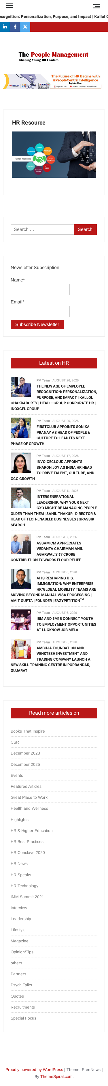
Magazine (20, 941)
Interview (19, 907)
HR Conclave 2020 (28, 852)
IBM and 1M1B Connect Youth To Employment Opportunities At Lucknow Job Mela (66, 624)
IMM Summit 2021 (27, 896)
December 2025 (25, 764)
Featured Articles (26, 786)
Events (17, 775)
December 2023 (25, 753)
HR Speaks (21, 874)
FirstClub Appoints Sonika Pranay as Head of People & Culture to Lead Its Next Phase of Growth (50, 435)
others (16, 963)
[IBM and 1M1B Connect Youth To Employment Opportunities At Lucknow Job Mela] (21, 619)
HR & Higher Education (32, 830)
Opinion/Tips (22, 952)
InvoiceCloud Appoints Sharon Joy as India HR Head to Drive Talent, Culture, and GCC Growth (52, 470)
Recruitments (23, 1007)
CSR (15, 742)
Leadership (21, 918)
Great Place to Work (29, 797)
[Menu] (9, 6)
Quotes (17, 996)
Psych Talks (21, 985)
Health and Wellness (29, 808)
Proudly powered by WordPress (34, 1069)
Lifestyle (18, 929)
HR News (19, 863)
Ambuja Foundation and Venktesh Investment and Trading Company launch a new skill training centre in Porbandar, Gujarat (50, 659)
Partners (18, 974)
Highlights (20, 819)
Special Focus (23, 1018)
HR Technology (24, 885)
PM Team (43, 380)
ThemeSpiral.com (56, 1076)
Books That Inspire (28, 731)
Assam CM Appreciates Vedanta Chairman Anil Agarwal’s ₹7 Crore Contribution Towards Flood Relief (47, 551)
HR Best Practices (27, 841)
